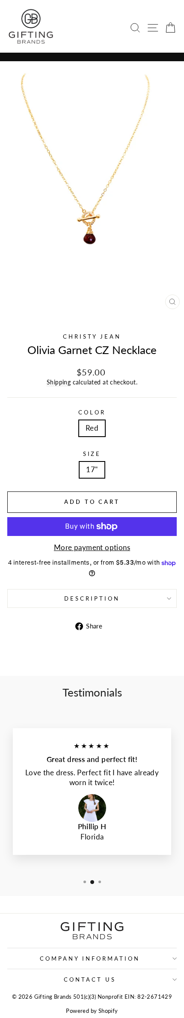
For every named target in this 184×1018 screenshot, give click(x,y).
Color (92, 412)
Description (92, 598)
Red (92, 428)
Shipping (59, 382)
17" (92, 469)
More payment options (92, 547)
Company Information (90, 958)
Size (92, 453)
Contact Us (90, 979)
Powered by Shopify (92, 1011)
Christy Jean (92, 336)
